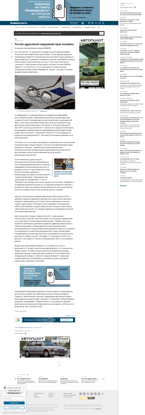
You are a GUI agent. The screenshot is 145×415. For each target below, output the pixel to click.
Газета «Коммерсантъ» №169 (23, 327)
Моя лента (129, 3)
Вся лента (123, 185)
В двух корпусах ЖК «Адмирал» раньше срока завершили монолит (91, 381)
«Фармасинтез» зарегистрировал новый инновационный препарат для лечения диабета (26, 382)
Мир (16, 39)
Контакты (36, 397)
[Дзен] (88, 394)
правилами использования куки (51, 33)
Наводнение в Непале (89, 27)
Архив (35, 395)
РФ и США (43, 27)
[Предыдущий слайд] (15, 379)
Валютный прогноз (77, 27)
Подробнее (98, 408)
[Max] (99, 394)
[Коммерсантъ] (18, 23)
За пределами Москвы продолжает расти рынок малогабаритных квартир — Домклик (69, 382)
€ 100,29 (22, 27)
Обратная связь (67, 393)
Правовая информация (69, 395)
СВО (99, 27)
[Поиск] (100, 23)
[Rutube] (95, 394)
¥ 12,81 (27, 27)
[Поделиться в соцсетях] (12, 57)
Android (51, 397)
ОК (101, 33)
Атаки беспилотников (53, 27)
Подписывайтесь (66, 320)
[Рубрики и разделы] (103, 23)
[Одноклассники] (91, 394)
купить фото (43, 111)
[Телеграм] (80, 394)
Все (28, 374)
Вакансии (51, 395)
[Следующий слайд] (102, 379)
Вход (96, 23)
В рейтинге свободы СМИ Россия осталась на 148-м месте (63, 174)
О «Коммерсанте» (39, 393)
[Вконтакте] (84, 394)
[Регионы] (89, 23)
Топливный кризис (65, 27)
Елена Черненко (19, 333)
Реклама (51, 393)
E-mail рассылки (67, 397)
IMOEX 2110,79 (33, 27)
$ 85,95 (17, 27)
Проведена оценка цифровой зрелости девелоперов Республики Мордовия (48, 381)
